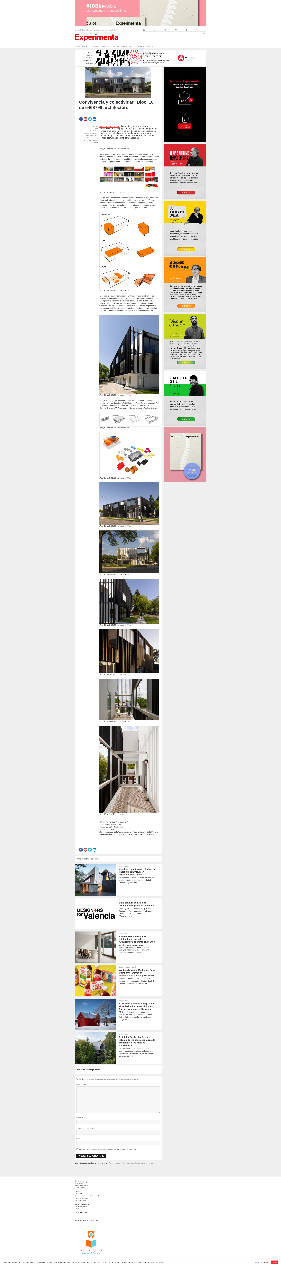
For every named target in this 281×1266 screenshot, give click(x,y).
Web (78, 1139)
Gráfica (77, 46)
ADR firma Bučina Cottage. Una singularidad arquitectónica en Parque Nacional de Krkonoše (136, 1006)
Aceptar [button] (274, 1262)
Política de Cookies (158, 1262)
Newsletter (140, 46)
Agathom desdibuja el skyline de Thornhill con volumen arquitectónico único (137, 872)
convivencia (87, 140)
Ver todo (132, 46)
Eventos (124, 46)
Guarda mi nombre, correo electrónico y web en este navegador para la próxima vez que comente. (108, 1149)
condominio (93, 138)
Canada (94, 135)
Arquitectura (86, 46)
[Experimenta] (97, 37)
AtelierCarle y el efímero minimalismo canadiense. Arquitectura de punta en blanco (137, 939)
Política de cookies (81, 1200)
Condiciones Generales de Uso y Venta (87, 1196)
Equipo (77, 1209)
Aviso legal (78, 1193)
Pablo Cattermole (92, 126)
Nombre (80, 1117)
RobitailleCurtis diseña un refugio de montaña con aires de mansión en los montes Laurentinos (137, 1041)
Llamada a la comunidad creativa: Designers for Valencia (136, 904)
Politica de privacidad (81, 1198)
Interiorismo (105, 46)
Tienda (149, 46)
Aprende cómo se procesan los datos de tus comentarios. (131, 1163)
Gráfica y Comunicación (128, 967)
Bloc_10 (89, 135)
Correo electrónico (86, 1128)
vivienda (94, 140)
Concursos (115, 46)
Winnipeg (95, 142)
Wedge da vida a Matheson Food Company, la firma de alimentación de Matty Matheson (137, 973)
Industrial (96, 46)
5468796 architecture (90, 133)
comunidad (85, 138)
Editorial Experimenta (81, 1206)
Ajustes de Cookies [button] (262, 1262)
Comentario (82, 1084)
